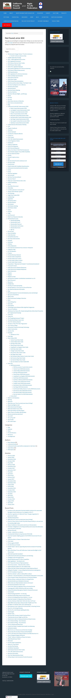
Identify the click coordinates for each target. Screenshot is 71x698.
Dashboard (10, 142)
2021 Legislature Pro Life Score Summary (17, 74)
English (10, 696)
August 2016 (11, 484)
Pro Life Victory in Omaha (14, 544)
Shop (9, 291)
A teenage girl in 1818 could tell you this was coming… (20, 588)
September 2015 (12, 491)
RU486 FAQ (11, 283)
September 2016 (12, 482)
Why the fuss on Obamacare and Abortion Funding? (20, 629)
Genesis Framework (40, 694)
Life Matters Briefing (13, 206)
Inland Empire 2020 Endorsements (21, 374)
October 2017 (11, 468)
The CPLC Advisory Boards (14, 321)
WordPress (48, 694)
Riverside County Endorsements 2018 (19, 115)
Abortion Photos (12, 88)
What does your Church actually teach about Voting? (20, 403)
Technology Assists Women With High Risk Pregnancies (21, 307)
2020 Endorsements (15, 365)
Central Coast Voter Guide (17, 340)
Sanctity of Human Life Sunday (15, 285)
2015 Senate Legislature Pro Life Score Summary (19, 68)
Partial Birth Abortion (13, 236)
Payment (10, 240)
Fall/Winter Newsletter (13, 648)
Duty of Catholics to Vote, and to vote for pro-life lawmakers (22, 525)
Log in (52, 694)
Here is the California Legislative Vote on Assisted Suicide (21, 586)
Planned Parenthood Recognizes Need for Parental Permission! (23, 590)
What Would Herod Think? (14, 639)
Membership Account (13, 218)
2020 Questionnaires (13, 72)
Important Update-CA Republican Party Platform (19, 599)
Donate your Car (26, 676)
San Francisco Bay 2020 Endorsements (22, 390)
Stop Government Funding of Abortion (17, 298)
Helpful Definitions (12, 182)
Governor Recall (11, 178)
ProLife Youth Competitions (14, 256)
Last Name (58, 151)
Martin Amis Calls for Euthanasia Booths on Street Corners (22, 619)
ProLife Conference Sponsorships (18, 55)
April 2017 (10, 473)
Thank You (10, 314)
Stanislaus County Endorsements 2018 (20, 122)
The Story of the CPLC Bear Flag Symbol (17, 323)
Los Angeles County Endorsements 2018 (20, 110)
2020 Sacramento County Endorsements (22, 367)
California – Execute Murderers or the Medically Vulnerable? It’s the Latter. (25, 575)
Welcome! (10, 640)
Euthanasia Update (12, 628)
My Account (11, 231)
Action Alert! (14, 396)
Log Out (10, 211)
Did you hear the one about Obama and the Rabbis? (20, 631)
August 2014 (11, 500)
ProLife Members (12, 432)
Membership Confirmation (17, 226)
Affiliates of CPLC (15, 334)
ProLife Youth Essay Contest (14, 258)
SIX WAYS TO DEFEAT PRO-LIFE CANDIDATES (19, 604)
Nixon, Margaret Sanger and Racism (16, 635)
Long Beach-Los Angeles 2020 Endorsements (24, 376)
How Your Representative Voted (15, 655)
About (9, 95)
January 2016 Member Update (15, 191)
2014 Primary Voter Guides (14, 64)
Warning (10, 399)
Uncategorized (11, 436)
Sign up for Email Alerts (13, 294)
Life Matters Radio (12, 207)
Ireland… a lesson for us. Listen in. (15, 532)
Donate (9, 155)
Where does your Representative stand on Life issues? (20, 582)
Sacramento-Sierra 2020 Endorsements (22, 385)
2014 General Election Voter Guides (16, 63)
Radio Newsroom (12, 271)
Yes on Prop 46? (11, 417)
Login (9, 213)
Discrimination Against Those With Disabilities (19, 151)
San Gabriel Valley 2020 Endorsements (22, 392)
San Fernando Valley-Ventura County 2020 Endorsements (26, 388)
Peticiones (10, 242)
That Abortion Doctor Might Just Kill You (17, 617)
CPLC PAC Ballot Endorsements (15, 139)
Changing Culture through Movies (16, 557)
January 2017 (11, 479)
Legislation (10, 198)
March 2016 (11, 486)
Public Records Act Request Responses (17, 267)
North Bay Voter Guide (16, 349)
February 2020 (11, 455)
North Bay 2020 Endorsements (20, 378)
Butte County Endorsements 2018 (19, 108)
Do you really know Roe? (13, 153)
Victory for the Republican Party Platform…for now (20, 597)
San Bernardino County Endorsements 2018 (21, 117)
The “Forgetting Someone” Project (16, 318)
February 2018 (11, 464)
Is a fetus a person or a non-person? (16, 189)
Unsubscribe (11, 330)
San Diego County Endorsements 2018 (20, 119)
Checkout (10, 130)
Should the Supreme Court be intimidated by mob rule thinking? (23, 292)
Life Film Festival (12, 202)
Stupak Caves (11, 613)
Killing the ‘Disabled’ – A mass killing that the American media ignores (24, 570)
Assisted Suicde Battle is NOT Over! (16, 584)
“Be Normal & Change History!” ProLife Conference (20, 54)
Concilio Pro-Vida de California (15, 133)
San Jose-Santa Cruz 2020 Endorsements (23, 394)
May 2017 (10, 472)
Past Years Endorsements (14, 238)
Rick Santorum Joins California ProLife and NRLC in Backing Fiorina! (24, 606)
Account (10, 97)
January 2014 (11, 504)
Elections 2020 (11, 162)
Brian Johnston (11, 442)
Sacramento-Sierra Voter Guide (18, 352)
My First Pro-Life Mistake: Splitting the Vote (18, 610)
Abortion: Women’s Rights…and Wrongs (17, 93)
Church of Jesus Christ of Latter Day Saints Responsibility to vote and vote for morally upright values (58, 129)
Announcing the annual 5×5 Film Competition (18, 559)
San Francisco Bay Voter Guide (18, 358)
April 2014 (10, 502)
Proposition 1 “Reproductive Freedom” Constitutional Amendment (23, 264)
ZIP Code (58, 158)
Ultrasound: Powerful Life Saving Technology (18, 327)
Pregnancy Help (11, 249)
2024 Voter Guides (12, 79)
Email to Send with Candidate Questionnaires (18, 166)
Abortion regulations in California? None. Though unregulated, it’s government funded (57, 115)
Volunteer (10, 332)
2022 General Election (13, 77)
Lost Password (11, 215)
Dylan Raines (11, 447)
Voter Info (10, 363)
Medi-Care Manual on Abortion (15, 216)
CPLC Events (11, 137)
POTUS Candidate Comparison (15, 572)
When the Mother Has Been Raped (16, 410)
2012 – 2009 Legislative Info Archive (16, 59)
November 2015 (12, 488)
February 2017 (11, 477)
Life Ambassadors (12, 200)
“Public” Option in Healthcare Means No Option (19, 637)
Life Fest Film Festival (13, 646)
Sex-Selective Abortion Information (16, 289)
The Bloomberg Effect (13, 517)
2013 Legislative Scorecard (14, 61)
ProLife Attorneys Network (14, 254)
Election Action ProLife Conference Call (17, 160)
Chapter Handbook (12, 128)
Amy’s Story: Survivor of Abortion (16, 101)
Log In (9, 209)
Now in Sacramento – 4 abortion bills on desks (19, 564)
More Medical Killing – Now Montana (17, 620)
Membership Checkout (16, 224)
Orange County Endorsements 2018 (19, 112)
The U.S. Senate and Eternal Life (15, 624)
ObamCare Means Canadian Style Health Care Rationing (21, 626)
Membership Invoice (15, 227)
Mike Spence (11, 449)
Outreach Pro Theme (30, 694)
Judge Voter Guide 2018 (13, 195)
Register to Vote (12, 276)
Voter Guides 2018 (12, 338)
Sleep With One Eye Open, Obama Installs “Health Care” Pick (22, 602)
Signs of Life (11, 296)
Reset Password (11, 280)
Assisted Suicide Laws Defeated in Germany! (18, 581)
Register (10, 273)
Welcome (10, 401)
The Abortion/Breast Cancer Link (16, 320)
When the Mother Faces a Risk (15, 408)
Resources (10, 282)
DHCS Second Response (13, 148)
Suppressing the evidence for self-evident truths (19, 566)
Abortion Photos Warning (14, 90)
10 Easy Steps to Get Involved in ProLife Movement (20, 657)
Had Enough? (11, 611)
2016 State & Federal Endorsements (16, 70)
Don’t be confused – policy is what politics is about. (20, 573)
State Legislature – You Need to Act (16, 561)
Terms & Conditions (12, 309)
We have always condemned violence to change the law (21, 579)
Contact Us (10, 135)
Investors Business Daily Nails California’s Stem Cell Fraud (21, 601)
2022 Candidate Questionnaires (15, 75)
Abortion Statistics (12, 92)
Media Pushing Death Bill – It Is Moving (17, 593)
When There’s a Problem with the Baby (17, 412)
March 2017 (11, 475)
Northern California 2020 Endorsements (22, 379)
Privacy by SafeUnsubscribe (58, 167)
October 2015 (11, 490)
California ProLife (12, 444)
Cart (9, 126)
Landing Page (11, 197)
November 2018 (12, 459)
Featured (10, 429)
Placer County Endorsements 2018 (19, 113)
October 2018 (11, 461)
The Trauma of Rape (12, 325)
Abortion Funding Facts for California (17, 84)
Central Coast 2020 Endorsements (21, 368)
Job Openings (11, 193)
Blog (9, 104)
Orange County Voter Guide (17, 350)
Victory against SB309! (13, 543)
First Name (58, 147)
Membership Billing (15, 220)
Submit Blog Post (12, 302)
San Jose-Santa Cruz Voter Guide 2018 (20, 361)
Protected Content (12, 265)
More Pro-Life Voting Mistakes (15, 608)
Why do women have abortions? (15, 414)
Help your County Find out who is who (17, 180)
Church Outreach (12, 131)
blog (9, 427)
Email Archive (11, 164)
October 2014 (11, 499)
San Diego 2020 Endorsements (20, 387)
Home (9, 184)
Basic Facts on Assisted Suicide (15, 102)
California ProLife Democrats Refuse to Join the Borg (20, 555)
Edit (9, 159)
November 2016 (12, 481)
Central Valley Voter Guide (17, 341)
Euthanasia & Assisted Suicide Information (18, 168)
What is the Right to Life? (14, 405)
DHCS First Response (13, 146)
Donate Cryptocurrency (13, 157)
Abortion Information (13, 86)
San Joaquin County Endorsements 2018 (20, 121)
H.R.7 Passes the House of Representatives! (18, 563)
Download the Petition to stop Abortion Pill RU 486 (20, 534)
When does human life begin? (14, 406)
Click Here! (10, 541)
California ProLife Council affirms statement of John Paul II (22, 446)
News (9, 431)
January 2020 (11, 457)
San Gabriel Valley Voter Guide (18, 359)
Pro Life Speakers (12, 251)
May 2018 (10, 462)
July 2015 (10, 493)
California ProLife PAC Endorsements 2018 (18, 106)
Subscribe (10, 303)
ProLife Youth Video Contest (14, 262)
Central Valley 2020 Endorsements (21, 370)
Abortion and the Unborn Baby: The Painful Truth (19, 83)
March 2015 (11, 497)
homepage (10, 42)
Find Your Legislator (12, 173)
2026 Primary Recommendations (15, 81)
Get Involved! (11, 175)
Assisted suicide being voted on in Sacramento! (19, 595)
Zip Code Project (12, 421)
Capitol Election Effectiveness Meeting (17, 124)
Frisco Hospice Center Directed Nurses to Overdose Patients (22, 577)
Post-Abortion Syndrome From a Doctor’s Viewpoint (20, 247)
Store (9, 300)
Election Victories (12, 530)
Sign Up (12, 229)
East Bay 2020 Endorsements (20, 372)
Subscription (11, 305)
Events (9, 169)
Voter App (10, 336)
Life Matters (11, 204)
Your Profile (10, 419)
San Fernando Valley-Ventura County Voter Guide (22, 356)
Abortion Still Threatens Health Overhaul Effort (19, 615)
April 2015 (10, 495)
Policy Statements (12, 245)
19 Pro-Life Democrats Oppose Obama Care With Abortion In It (23, 633)
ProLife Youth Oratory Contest (15, 260)
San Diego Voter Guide (16, 354)
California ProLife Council (35, 5)
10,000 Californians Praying (14, 57)
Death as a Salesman (12, 144)
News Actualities (12, 233)
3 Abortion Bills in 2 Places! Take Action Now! (19, 539)
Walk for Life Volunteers (13, 397)
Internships (10, 188)
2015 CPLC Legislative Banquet (15, 66)
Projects (10, 253)
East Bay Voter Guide (16, 343)
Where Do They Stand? (13, 644)
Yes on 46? (10, 416)
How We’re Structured (13, 186)
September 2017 (12, 470)
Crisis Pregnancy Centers (14, 140)
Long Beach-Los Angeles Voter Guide (19, 347)
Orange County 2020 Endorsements (21, 381)
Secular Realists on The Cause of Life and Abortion (20, 287)
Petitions (10, 244)
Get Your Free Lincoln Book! (14, 177)
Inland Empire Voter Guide (17, 345)
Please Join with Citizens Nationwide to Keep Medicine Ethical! (23, 568)
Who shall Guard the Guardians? (15, 553)
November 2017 (12, 466)
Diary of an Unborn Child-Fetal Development (18, 150)
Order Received (11, 235)
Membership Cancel (15, 222)
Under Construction (12, 329)
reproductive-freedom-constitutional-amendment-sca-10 (21, 278)
